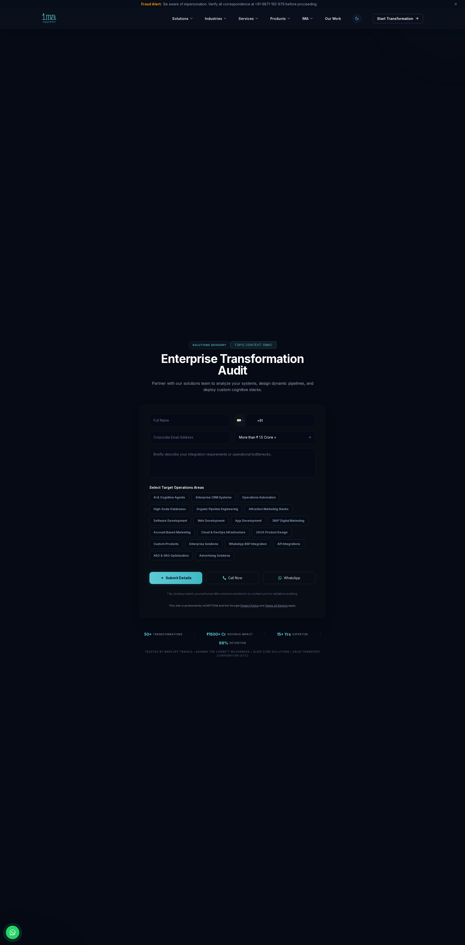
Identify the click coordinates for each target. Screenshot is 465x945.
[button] (239, 420)
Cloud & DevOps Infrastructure (223, 532)
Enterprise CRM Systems (214, 497)
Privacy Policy (249, 605)
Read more (52, 909)
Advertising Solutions (214, 555)
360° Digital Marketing (288, 520)
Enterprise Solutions (203, 544)
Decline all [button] (57, 918)
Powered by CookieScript (41, 935)
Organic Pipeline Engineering (217, 509)
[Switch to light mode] (357, 18)
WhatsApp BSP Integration (248, 544)
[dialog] (41, 909)
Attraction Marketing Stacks (268, 509)
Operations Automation (259, 497)
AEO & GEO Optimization (171, 555)
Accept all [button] (24, 918)
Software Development (170, 520)
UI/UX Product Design (271, 532)
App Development (248, 520)
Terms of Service (276, 605)
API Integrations (288, 544)
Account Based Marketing (172, 532)
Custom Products (166, 544)
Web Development (211, 520)
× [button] (72, 883)
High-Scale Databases (170, 509)
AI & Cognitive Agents (169, 497)
